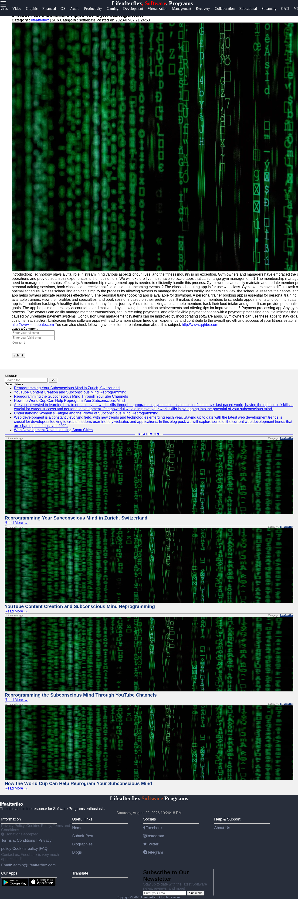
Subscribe (196, 893)
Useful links (82, 819)
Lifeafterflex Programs (149, 798)
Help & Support (227, 819)
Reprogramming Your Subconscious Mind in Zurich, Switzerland (67, 388)
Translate (80, 873)
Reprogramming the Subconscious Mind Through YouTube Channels (71, 396)
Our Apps (9, 873)
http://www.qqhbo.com (200, 325)
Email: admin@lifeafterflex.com (28, 865)
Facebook (154, 827)
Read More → (16, 523)
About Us (222, 827)
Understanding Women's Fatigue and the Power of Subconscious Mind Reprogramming (86, 413)
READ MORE (149, 434)
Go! (53, 380)
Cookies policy (25, 848)
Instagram (155, 836)
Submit (18, 355)
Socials (149, 819)
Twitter (153, 844)
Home (77, 827)
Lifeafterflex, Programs (152, 3)
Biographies (82, 844)
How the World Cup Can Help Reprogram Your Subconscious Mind (69, 401)
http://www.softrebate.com (33, 325)
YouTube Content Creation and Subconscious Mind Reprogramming (70, 392)
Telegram (155, 852)
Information (11, 819)
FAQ (43, 848)
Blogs (77, 852)
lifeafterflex (40, 20)
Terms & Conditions (18, 840)
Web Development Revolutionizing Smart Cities (53, 430)
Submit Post (82, 836)
